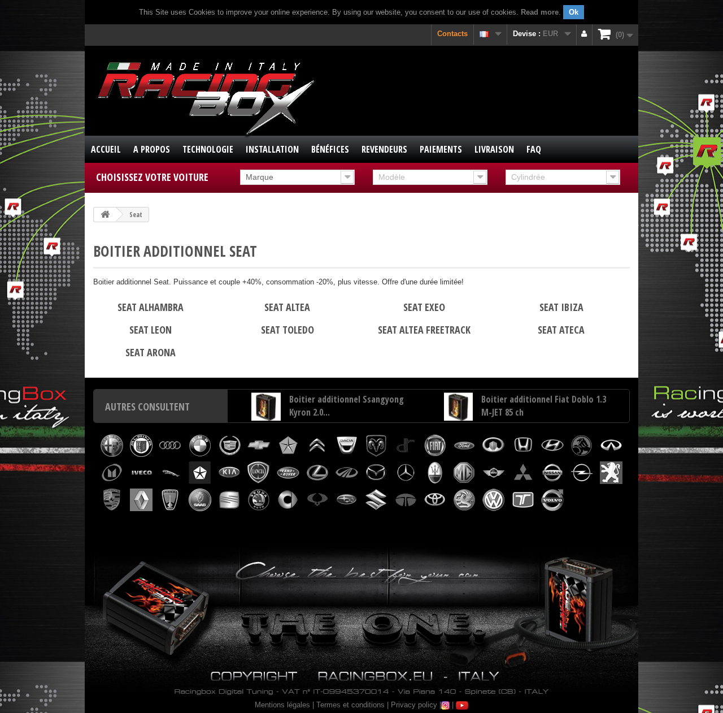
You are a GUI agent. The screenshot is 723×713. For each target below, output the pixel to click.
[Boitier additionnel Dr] (405, 445)
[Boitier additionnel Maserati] (435, 472)
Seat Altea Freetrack (424, 329)
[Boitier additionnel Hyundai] (552, 445)
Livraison (494, 149)
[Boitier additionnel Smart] (288, 500)
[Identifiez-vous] (584, 34)
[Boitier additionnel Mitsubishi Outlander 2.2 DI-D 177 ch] (458, 411)
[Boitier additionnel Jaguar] (170, 472)
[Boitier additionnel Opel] (581, 472)
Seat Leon (150, 329)
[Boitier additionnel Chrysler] (288, 445)
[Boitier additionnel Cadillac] (229, 445)
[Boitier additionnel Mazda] (376, 472)
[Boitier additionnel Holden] (581, 445)
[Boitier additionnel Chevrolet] (258, 445)
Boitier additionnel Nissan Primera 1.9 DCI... (338, 409)
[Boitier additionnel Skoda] (258, 500)
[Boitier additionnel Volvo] (552, 500)
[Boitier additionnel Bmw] (200, 445)
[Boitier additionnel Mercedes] (405, 472)
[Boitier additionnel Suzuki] (376, 500)
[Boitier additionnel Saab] (200, 500)
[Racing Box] (205, 96)
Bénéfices (330, 149)
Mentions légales (282, 705)
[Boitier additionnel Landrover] (288, 472)
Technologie (207, 149)
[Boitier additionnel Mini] (493, 472)
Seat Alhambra (150, 307)
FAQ (533, 149)
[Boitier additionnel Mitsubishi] (523, 472)
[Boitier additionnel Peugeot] (611, 472)
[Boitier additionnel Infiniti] (611, 445)
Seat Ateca (561, 329)
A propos (151, 149)
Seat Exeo (424, 307)
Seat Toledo (287, 329)
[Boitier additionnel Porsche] (112, 500)
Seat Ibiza (561, 307)
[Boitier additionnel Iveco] (141, 472)
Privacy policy (414, 705)
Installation (272, 149)
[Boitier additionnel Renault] (141, 500)
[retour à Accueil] (105, 215)
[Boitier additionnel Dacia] (347, 445)
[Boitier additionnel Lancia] (258, 472)
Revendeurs (384, 149)
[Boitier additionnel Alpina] (141, 445)
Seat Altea (287, 307)
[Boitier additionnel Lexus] (317, 472)
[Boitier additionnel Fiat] (435, 445)
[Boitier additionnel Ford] (464, 445)
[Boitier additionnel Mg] (464, 472)
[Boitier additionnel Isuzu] (112, 472)
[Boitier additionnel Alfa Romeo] (112, 445)
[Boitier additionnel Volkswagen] (493, 500)
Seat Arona (150, 352)
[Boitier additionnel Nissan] (552, 472)
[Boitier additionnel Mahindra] (347, 472)
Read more (540, 12)
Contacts (452, 33)
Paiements (441, 149)
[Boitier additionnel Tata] (405, 500)
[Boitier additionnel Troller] (523, 500)
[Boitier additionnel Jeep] (200, 472)
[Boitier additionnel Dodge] (376, 445)
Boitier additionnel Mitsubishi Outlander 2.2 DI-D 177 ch (537, 409)
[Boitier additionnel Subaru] (347, 500)
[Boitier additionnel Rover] (170, 500)
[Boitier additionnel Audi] (170, 445)
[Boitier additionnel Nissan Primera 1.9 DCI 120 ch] (266, 411)
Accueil (106, 149)
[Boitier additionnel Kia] (229, 472)
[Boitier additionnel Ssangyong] (317, 500)
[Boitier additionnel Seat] (229, 500)
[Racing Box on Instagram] (445, 705)
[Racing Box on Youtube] (462, 705)
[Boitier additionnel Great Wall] (493, 445)
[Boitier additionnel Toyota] (435, 500)
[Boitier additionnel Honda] (523, 445)
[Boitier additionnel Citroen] (317, 445)
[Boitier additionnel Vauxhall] (464, 500)
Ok (573, 12)
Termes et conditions (350, 705)
